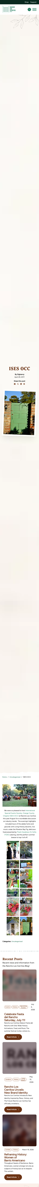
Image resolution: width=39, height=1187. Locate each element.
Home (4, 777)
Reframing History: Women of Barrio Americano (15, 1157)
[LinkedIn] (21, 384)
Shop (27, 2)
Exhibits (8, 1150)
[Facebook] (14, 384)
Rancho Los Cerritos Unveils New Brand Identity (16, 1089)
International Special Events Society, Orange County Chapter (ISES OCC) (19, 813)
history (15, 1007)
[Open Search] (29, 9)
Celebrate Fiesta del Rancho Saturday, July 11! (14, 1017)
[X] (18, 384)
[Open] (34, 9)
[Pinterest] (24, 384)
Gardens (8, 1079)
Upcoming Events (23, 1007)
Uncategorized (14, 777)
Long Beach (23, 1079)
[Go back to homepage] (8, 9)
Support (33, 2)
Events (7, 1007)
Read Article (12, 1037)
